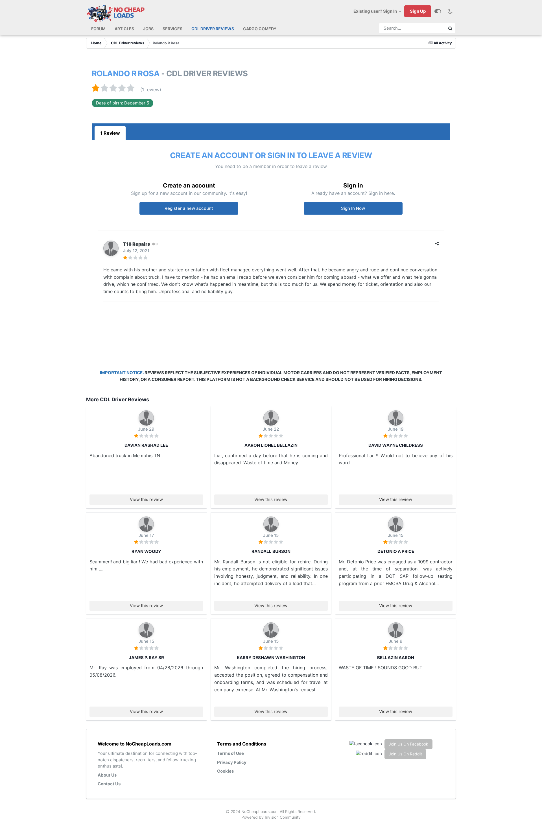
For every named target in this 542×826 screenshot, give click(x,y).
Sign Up (418, 11)
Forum (98, 28)
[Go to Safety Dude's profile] (271, 524)
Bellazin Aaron (395, 657)
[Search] (450, 28)
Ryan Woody (146, 551)
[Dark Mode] (450, 11)
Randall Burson (271, 551)
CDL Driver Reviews (212, 28)
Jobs (148, 28)
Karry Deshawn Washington (271, 657)
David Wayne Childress (395, 445)
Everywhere (429, 28)
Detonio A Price (395, 551)
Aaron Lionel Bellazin (271, 445)
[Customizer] (438, 11)
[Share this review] (437, 243)
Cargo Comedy (259, 28)
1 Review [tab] (110, 133)
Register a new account (189, 208)
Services (172, 28)
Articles (124, 28)
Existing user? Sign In (376, 11)
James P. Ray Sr (146, 657)
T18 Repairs (136, 244)
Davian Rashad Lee (146, 445)
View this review (146, 499)
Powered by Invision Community (271, 817)
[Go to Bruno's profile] (146, 418)
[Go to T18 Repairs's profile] (111, 248)
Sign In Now (353, 208)
